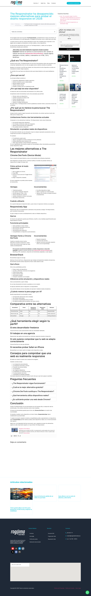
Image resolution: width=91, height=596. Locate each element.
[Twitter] (13, 436)
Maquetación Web (52, 539)
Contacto (53, 3)
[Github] (19, 551)
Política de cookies (34, 539)
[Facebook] (18, 436)
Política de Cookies (69, 588)
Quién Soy (43, 3)
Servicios (35, 3)
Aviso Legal (78, 588)
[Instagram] (16, 436)
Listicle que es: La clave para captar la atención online (63, 97)
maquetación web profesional (34, 53)
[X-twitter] (12, 551)
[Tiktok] (20, 436)
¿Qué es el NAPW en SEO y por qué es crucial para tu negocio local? (75, 98)
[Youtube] (14, 436)
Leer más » (62, 80)
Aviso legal (32, 536)
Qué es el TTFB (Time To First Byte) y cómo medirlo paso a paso (75, 69)
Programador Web (52, 536)
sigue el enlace (27, 432)
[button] (36, 3)
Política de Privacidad (59, 588)
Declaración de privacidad (35, 542)
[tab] (33, 383)
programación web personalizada (42, 250)
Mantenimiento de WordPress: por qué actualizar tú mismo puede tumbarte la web (64, 71)
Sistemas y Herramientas (18, 24)
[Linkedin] (11, 436)
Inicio (12, 24)
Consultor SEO (51, 533)
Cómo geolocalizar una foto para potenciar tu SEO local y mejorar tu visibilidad (21, 509)
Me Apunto (69, 49)
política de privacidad (69, 46)
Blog (48, 3)
